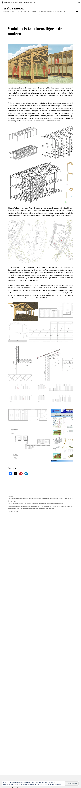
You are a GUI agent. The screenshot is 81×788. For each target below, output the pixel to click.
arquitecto (19, 503)
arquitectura (12, 506)
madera (69, 506)
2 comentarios (13, 511)
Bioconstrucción (22, 498)
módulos (11, 508)
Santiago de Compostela (38, 508)
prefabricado (24, 508)
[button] (28, 64)
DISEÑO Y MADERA (13, 8)
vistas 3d (50, 508)
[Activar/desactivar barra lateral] (77, 11)
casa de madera (22, 506)
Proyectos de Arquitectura (54, 498)
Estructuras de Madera (36, 498)
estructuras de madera (58, 506)
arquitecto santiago (31, 503)
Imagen (10, 496)
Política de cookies (55, 784)
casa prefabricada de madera (39, 506)
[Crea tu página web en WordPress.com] (40, 2)
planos (16, 508)
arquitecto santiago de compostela (50, 503)
